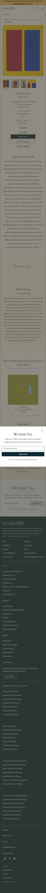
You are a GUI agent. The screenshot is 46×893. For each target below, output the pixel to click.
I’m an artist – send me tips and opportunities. (24, 459)
